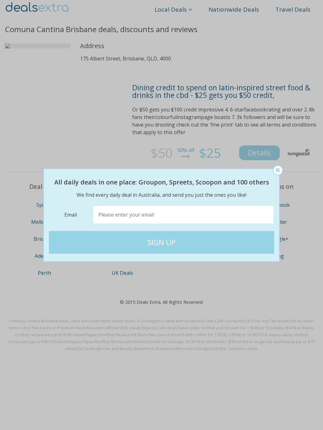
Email (70, 214)
